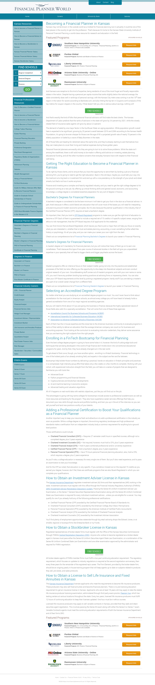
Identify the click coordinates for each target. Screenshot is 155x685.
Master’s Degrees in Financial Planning (28, 241)
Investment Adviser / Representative (27, 318)
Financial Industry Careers (26, 286)
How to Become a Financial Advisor (27, 124)
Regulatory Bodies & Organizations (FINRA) (26, 158)
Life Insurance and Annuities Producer (28, 327)
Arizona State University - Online (80, 72)
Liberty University (73, 64)
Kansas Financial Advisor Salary (25, 56)
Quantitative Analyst (21, 337)
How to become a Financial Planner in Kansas (28, 29)
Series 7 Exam (19, 374)
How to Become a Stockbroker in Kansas (26, 45)
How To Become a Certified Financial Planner (27, 108)
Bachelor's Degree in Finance (86, 84)
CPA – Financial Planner (23, 290)
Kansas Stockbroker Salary (24, 61)
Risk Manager (19, 346)
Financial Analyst (20, 304)
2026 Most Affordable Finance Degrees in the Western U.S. (28, 212)
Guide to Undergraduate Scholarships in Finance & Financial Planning (27, 205)
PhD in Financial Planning (23, 245)
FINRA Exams (19, 365)
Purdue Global (71, 54)
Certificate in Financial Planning (25, 250)
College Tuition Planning (23, 129)
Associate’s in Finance (22, 261)
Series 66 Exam (20, 378)
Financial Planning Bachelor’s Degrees (90, 236)
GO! (27, 89)
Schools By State (94, 16)
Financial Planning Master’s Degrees (89, 286)
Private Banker (19, 332)
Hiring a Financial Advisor (23, 178)
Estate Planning (20, 134)
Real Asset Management (23, 152)
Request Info (131, 45)
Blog (112, 2)
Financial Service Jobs (22, 309)
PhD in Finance (19, 275)
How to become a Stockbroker (25, 120)
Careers (60, 16)
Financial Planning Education (24, 138)
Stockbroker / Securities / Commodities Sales (28, 352)
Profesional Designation (22, 147)
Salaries (127, 16)
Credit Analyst (19, 295)
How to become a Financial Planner (27, 115)
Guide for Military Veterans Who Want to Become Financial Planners (27, 189)
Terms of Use (96, 677)
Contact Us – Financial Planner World (70, 677)
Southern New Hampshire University (82, 43)
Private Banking (20, 143)
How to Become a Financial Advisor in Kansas (27, 37)
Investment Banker (21, 323)
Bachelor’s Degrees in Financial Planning (25, 234)
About (98, 2)
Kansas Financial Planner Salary (26, 52)
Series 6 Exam (19, 369)
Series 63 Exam (20, 388)
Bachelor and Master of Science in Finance (90, 56)
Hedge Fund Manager (22, 313)
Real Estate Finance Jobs (23, 341)
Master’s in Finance (21, 270)
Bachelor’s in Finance (22, 266)
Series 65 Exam (20, 383)
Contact (105, 2)
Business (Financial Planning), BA (87, 75)
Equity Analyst (19, 300)
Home (27, 16)
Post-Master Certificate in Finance (26, 279)
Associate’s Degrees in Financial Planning (26, 226)
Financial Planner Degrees (26, 221)
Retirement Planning (21, 165)
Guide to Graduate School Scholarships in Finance (23, 197)
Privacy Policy (87, 677)
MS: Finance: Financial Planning (87, 66)
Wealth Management (21, 174)
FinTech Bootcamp (21, 183)
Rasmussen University (75, 82)
